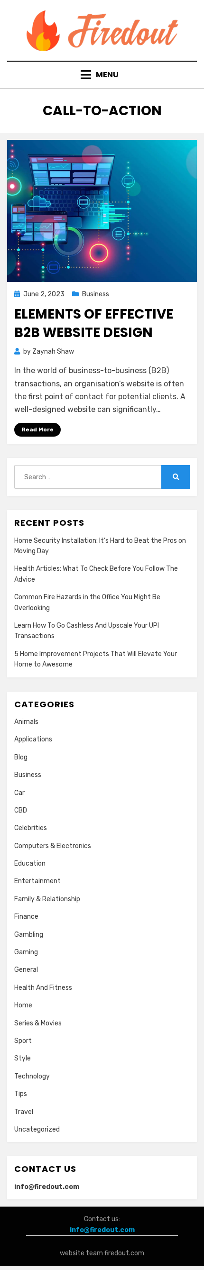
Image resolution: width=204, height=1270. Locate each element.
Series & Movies (38, 1023)
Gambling (28, 935)
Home (23, 1005)
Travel (23, 1112)
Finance (26, 917)
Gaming (26, 952)
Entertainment (37, 881)
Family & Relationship (47, 899)
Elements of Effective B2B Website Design (93, 323)
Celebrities (30, 828)
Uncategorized (37, 1129)
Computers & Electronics (52, 846)
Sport (23, 1041)
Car (19, 793)
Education (30, 863)
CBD (20, 810)
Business (95, 294)
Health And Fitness (43, 988)
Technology (32, 1076)
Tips (20, 1094)
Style (22, 1058)
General (26, 970)
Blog (21, 757)
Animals (26, 722)
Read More (37, 429)
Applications (33, 739)
